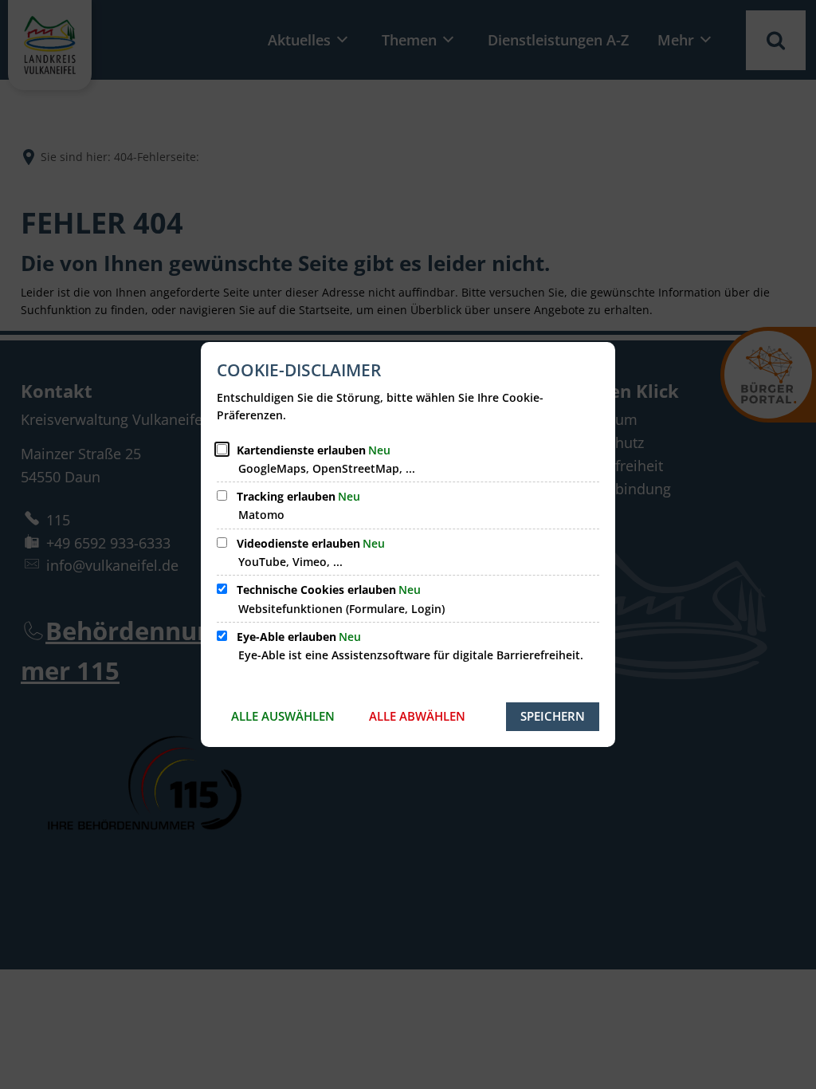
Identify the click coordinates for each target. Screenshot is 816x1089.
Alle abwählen (417, 716)
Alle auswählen (283, 716)
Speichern (552, 716)
